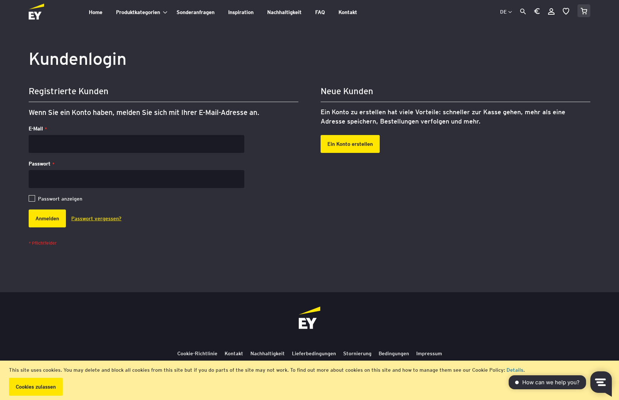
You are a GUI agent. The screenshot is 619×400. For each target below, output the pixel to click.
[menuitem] (96, 12)
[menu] (250, 12)
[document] (310, 380)
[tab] (250, 12)
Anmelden (551, 11)
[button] (537, 12)
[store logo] (52, 12)
